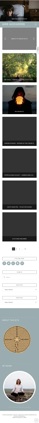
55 (25, 249)
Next (35, 11)
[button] (36, 24)
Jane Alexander (13, 24)
